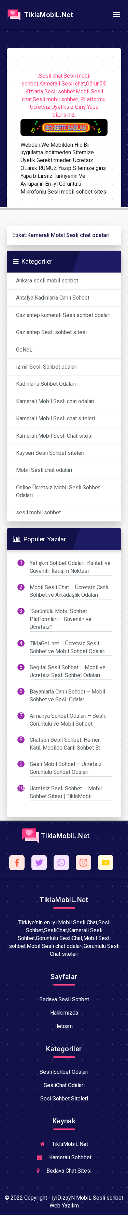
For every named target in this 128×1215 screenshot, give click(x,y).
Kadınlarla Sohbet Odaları (46, 384)
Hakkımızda (64, 1012)
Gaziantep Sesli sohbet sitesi (51, 332)
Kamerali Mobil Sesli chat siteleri (55, 418)
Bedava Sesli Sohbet (64, 999)
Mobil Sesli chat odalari (44, 470)
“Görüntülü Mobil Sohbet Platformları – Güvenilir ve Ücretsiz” (60, 619)
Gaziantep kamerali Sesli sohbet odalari (63, 315)
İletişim (64, 1026)
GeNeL (24, 349)
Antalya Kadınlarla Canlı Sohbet (52, 297)
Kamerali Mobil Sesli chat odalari (55, 401)
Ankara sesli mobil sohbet (47, 280)
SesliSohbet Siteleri (64, 1098)
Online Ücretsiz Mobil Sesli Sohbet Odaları (58, 491)
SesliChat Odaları (64, 1085)
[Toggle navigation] (116, 15)
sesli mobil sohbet (38, 512)
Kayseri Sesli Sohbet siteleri (50, 453)
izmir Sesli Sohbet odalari (46, 367)
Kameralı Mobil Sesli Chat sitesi (54, 436)
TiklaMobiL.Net (48, 15)
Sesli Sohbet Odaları (64, 1072)
